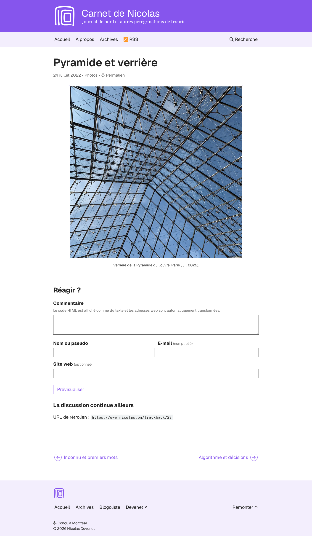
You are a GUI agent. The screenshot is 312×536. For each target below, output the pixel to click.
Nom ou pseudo (70, 343)
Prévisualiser (70, 389)
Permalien (115, 75)
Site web (72, 364)
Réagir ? (67, 290)
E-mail (175, 343)
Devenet (134, 507)
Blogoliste (109, 507)
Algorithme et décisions (223, 457)
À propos (85, 39)
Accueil (62, 39)
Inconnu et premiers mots (91, 457)
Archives (109, 39)
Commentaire (68, 303)
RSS (133, 39)
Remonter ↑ (245, 507)
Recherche (246, 39)
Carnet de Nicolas (121, 13)
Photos (91, 75)
